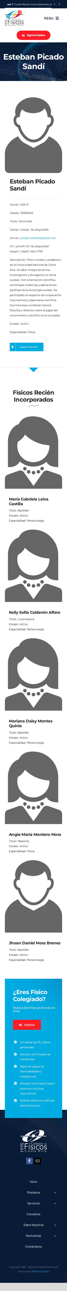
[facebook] (29, 1161)
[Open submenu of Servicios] (55, 1203)
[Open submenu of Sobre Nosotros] (55, 1225)
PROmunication (40, 1271)
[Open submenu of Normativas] (55, 1235)
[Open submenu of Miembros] (55, 1192)
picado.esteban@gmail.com (38, 238)
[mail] (37, 1161)
